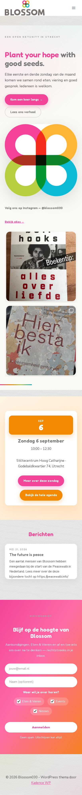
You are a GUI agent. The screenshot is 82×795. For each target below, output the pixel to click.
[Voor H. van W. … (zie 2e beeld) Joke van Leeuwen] (41, 340)
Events (60, 701)
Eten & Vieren (31, 701)
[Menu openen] (73, 8)
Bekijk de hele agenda (41, 495)
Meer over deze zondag (41, 481)
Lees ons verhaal (23, 112)
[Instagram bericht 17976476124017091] (41, 266)
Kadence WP (41, 783)
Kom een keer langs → (26, 99)
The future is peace (26, 555)
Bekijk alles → (14, 221)
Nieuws (44, 711)
